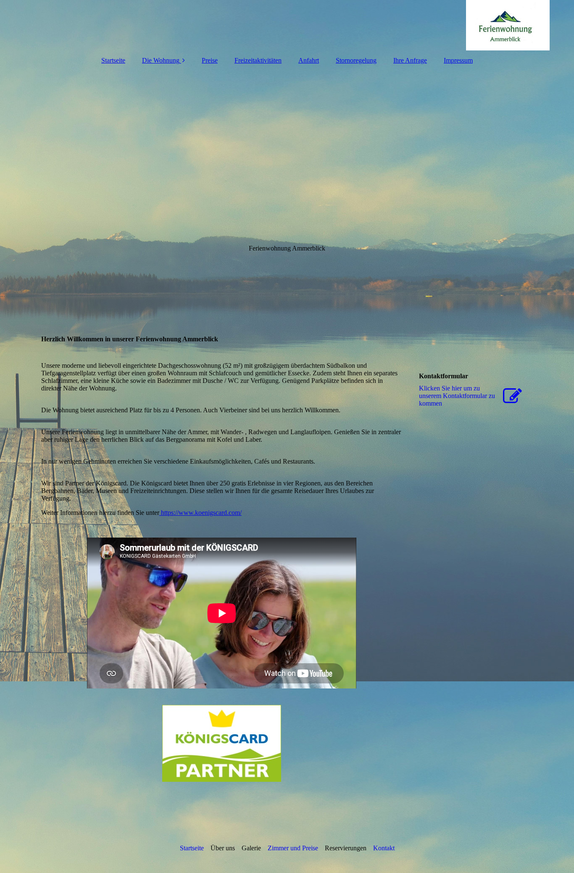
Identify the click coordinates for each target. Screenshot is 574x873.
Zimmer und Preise (293, 848)
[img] (287, 25)
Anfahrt (308, 60)
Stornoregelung (356, 60)
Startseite (113, 60)
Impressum (458, 60)
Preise (210, 60)
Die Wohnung (160, 60)
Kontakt (384, 848)
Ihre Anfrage (410, 60)
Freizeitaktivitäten (258, 60)
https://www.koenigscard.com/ (200, 512)
